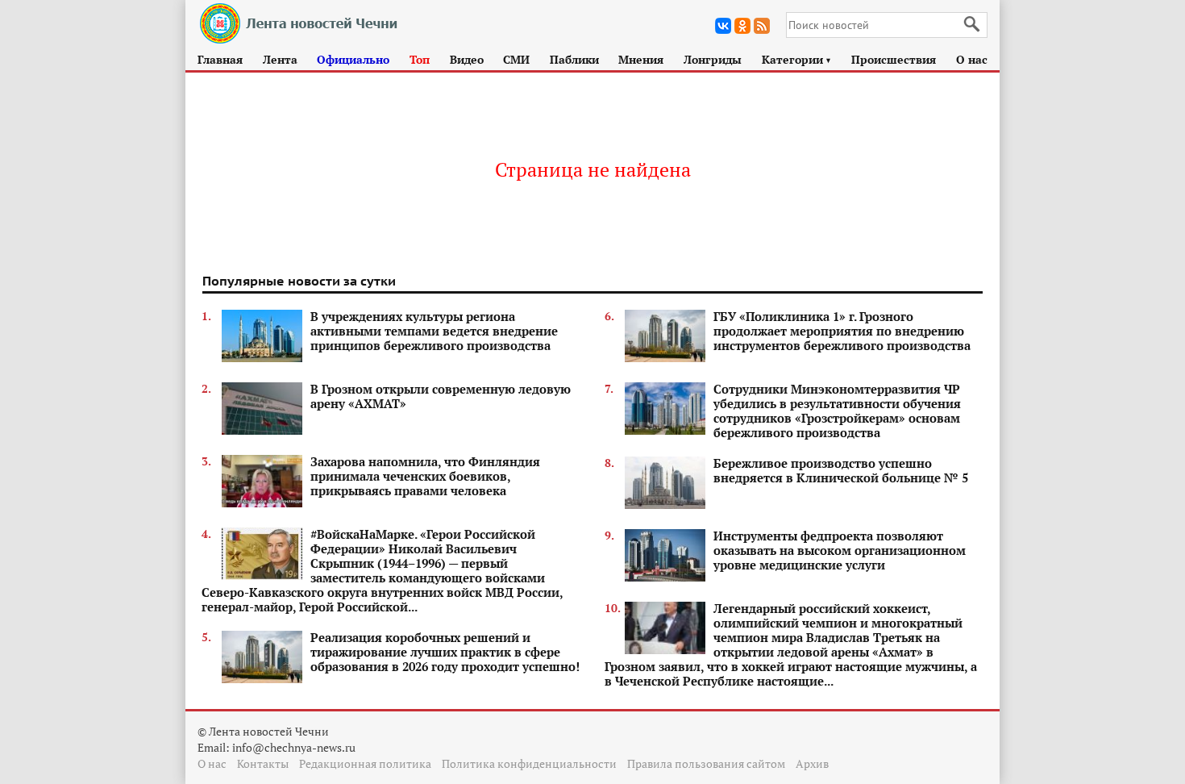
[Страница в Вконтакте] (723, 26)
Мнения (640, 59)
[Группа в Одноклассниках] (742, 26)
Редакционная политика (365, 763)
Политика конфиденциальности (529, 763)
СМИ (516, 59)
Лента (280, 59)
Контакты (263, 763)
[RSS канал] (762, 26)
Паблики (574, 59)
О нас (972, 59)
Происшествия (893, 59)
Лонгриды (713, 59)
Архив (812, 763)
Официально (353, 59)
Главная (220, 59)
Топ (420, 59)
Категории (797, 59)
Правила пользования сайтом (706, 763)
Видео (467, 59)
